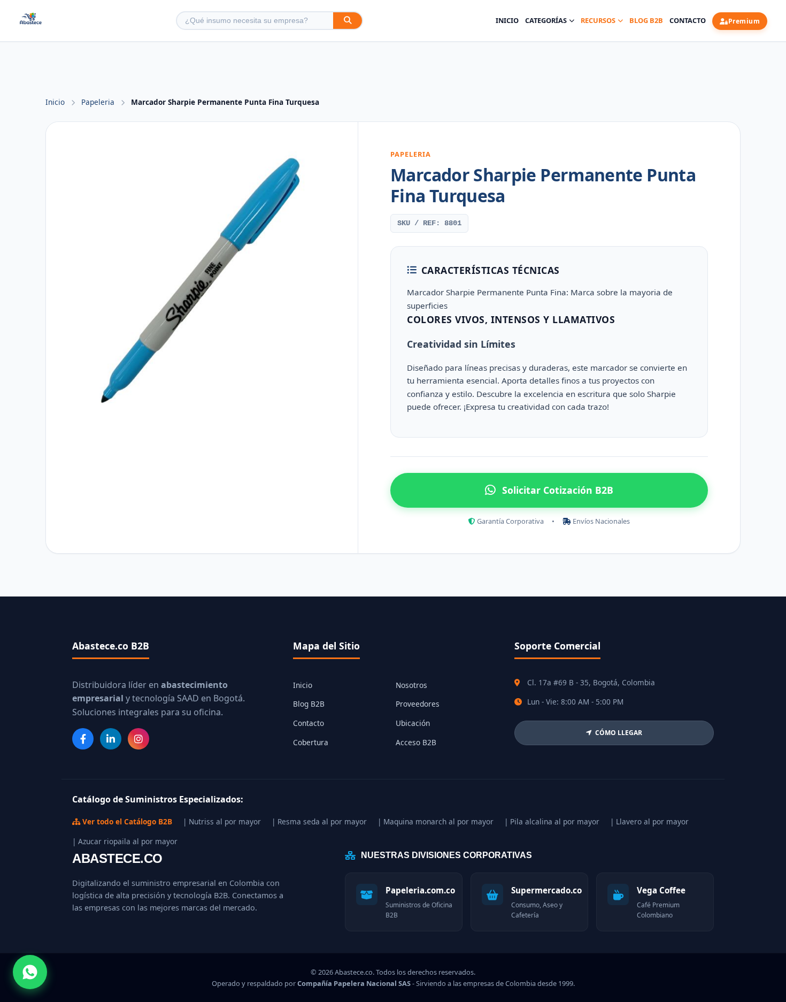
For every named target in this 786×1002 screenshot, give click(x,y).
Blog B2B (646, 20)
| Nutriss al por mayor (222, 821)
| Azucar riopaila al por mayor (125, 841)
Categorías (546, 20)
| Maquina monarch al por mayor (435, 821)
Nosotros (411, 685)
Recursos (598, 20)
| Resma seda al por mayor (319, 821)
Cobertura (310, 742)
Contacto (687, 20)
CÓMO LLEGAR (618, 732)
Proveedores (418, 704)
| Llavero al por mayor (649, 821)
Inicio (507, 20)
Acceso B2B (416, 742)
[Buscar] (347, 20)
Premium (744, 21)
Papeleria (99, 102)
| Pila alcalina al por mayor (551, 821)
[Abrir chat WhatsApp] (30, 972)
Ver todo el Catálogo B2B (126, 821)
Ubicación (413, 723)
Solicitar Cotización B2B (557, 490)
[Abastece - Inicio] (31, 20)
